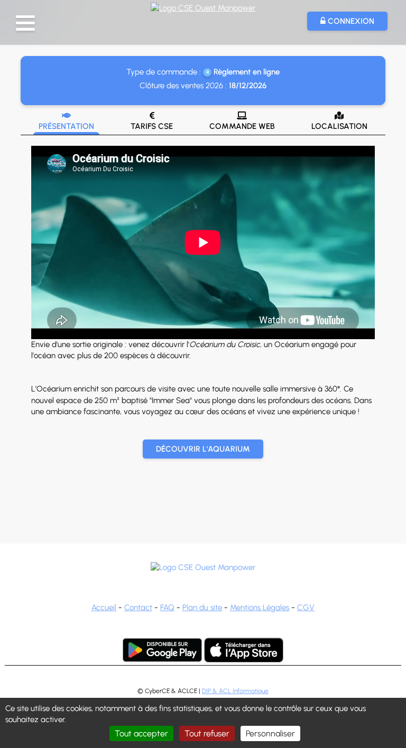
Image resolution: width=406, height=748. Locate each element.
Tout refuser (206, 733)
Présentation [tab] (66, 121)
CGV (306, 607)
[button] (25, 23)
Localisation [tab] (339, 121)
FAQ (167, 607)
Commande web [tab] (242, 121)
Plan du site (202, 607)
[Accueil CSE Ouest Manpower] (203, 7)
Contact (138, 607)
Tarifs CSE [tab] (152, 121)
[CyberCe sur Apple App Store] (243, 650)
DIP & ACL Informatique (235, 691)
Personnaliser (270, 733)
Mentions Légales (259, 607)
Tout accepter (141, 733)
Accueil (103, 607)
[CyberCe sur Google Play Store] (162, 650)
